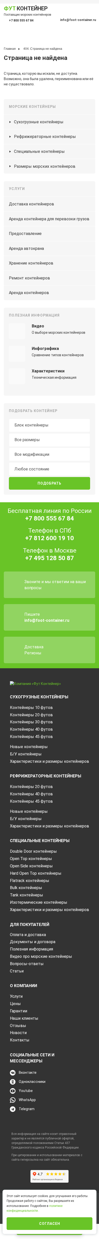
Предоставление (25, 233)
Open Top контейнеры (31, 858)
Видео (38, 326)
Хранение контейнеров (31, 263)
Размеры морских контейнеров (44, 166)
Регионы (32, 653)
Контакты (19, 1040)
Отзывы (18, 1025)
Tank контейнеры (26, 895)
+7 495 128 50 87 (49, 558)
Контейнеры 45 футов (31, 736)
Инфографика (45, 348)
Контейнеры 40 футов (31, 729)
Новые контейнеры (29, 746)
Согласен (49, 1224)
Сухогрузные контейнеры (38, 122)
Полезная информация (31, 949)
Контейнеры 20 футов (31, 714)
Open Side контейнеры (31, 866)
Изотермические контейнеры (38, 902)
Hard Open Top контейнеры (35, 873)
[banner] (35, 683)
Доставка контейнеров (31, 204)
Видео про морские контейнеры (41, 956)
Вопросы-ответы (27, 963)
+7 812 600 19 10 (49, 538)
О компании (23, 985)
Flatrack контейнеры (29, 880)
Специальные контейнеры (39, 151)
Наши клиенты (24, 1018)
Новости (18, 1032)
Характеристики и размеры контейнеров (49, 761)
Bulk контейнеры (26, 887)
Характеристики (48, 371)
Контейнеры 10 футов (31, 707)
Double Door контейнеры (33, 851)
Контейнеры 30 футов (31, 722)
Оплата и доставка (28, 934)
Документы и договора (32, 941)
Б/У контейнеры (26, 754)
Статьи (17, 971)
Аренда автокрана (26, 248)
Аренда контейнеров (29, 292)
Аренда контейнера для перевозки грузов (49, 219)
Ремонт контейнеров (29, 278)
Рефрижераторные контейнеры (45, 136)
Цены (15, 1003)
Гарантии (18, 1011)
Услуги (16, 996)
